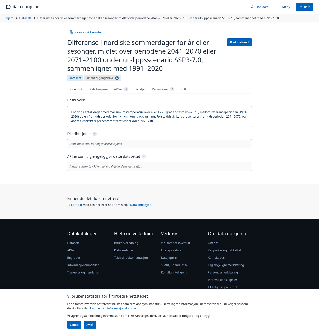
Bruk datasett (239, 42)
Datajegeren (170, 258)
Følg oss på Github (225, 287)
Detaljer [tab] (140, 89)
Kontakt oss (216, 258)
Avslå (90, 325)
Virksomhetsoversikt (175, 243)
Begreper (73, 258)
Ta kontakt (74, 205)
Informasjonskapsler (222, 280)
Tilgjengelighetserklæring (226, 265)
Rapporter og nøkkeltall (224, 250)
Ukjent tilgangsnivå (99, 78)
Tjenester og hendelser (83, 272)
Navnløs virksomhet (88, 32)
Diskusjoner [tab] (162, 89)
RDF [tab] (183, 89)
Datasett (25, 18)
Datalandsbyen (140, 205)
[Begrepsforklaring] (117, 78)
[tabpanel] (159, 134)
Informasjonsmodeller (83, 265)
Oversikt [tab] (76, 89)
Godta (74, 325)
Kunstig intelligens (174, 272)
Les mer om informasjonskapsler (113, 308)
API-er (71, 250)
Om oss (213, 243)
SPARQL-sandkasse (174, 265)
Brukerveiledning (126, 243)
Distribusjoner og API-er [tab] (108, 89)
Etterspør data (171, 250)
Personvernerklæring (223, 272)
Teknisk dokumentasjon (131, 258)
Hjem (9, 18)
